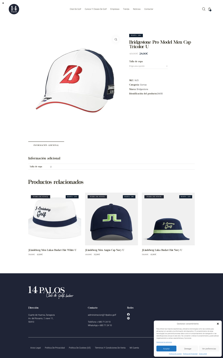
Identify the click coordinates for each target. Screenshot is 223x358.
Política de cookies (175, 354)
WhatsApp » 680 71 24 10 (100, 325)
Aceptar (166, 348)
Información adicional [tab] (46, 145)
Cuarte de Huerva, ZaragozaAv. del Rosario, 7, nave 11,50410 (41, 318)
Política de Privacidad (190, 354)
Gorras (143, 84)
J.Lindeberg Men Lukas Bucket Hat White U (52, 250)
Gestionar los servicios (164, 342)
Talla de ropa (136, 61)
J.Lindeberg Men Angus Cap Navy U (104, 250)
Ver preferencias (209, 348)
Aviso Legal (203, 354)
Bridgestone (142, 89)
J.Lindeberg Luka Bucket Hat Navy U (162, 250)
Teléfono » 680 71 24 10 (99, 321)
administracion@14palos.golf (102, 314)
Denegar (187, 348)
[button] (218, 323)
